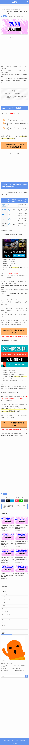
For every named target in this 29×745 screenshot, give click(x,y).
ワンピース (6, 617)
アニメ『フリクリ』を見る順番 (12, 93)
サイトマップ (16, 740)
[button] (3, 500)
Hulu (3, 214)
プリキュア (6, 622)
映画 (5, 591)
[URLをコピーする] (26, 500)
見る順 (14, 2)
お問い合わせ (22, 740)
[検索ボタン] (27, 2)
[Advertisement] (14, 49)
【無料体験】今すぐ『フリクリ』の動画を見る (14, 145)
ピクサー (5, 596)
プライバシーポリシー (8, 740)
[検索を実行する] (26, 676)
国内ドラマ (7, 602)
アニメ (4, 16)
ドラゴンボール (7, 614)
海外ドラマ (7, 599)
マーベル (5, 594)
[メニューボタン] (2, 2)
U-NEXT (4, 210)
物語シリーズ (6, 625)
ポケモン (5, 608)
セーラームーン (7, 619)
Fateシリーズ (6, 628)
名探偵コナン (6, 611)
